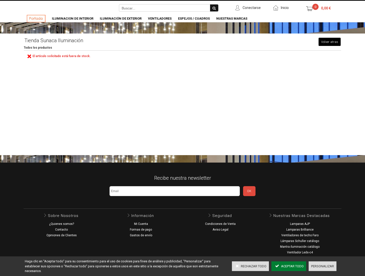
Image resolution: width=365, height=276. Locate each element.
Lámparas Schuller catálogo (300, 241)
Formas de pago (141, 229)
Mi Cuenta (141, 224)
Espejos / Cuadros (194, 18)
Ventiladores (160, 18)
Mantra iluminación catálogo (300, 246)
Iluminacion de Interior (72, 18)
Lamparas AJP (300, 224)
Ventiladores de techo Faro (300, 235)
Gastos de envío (141, 235)
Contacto (61, 229)
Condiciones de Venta (220, 224)
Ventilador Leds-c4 (300, 252)
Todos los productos (38, 47)
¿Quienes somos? (61, 224)
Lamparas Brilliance (300, 229)
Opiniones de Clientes (61, 235)
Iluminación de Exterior (121, 18)
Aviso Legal (220, 229)
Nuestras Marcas (231, 18)
